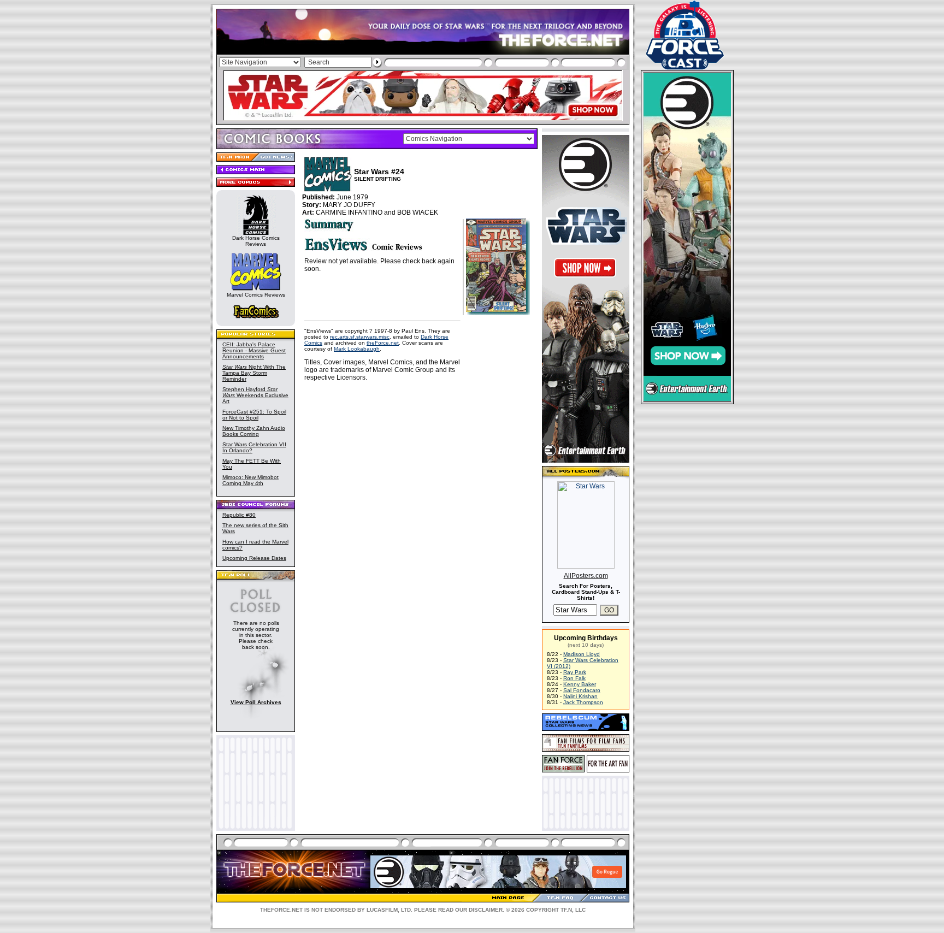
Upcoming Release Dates (254, 558)
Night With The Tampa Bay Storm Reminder (254, 373)
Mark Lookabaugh (357, 349)
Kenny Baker (579, 684)
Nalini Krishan (580, 696)
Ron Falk (574, 678)
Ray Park (574, 672)
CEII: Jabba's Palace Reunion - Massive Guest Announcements (254, 350)
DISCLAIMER (486, 910)
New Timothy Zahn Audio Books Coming (253, 431)
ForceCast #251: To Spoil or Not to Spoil (254, 415)
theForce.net (383, 343)
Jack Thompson (583, 702)
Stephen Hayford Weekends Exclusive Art (255, 395)
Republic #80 (239, 515)
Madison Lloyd (581, 654)
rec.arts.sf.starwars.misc (360, 337)
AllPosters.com (586, 576)
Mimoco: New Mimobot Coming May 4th (250, 480)
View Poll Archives (256, 702)
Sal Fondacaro (581, 690)
